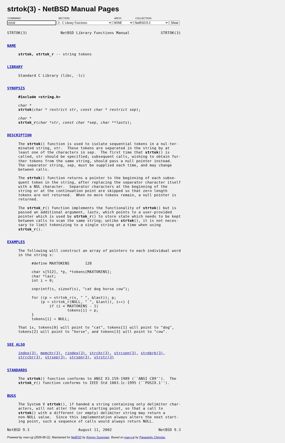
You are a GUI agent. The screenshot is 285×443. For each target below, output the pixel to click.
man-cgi (129, 437)
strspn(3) (79, 357)
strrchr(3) (29, 357)
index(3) (27, 353)
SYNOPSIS (16, 88)
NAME (11, 46)
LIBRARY (15, 67)
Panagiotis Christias (152, 437)
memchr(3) (51, 353)
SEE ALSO (16, 344)
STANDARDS (17, 370)
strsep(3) (55, 357)
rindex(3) (75, 353)
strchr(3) (100, 353)
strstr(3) (104, 357)
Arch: (120, 18)
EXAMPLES (16, 242)
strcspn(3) (125, 353)
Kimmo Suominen (97, 437)
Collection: (143, 18)
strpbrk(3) (152, 353)
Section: (65, 18)
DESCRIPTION (19, 135)
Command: (16, 18)
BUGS (11, 396)
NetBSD (76, 437)
